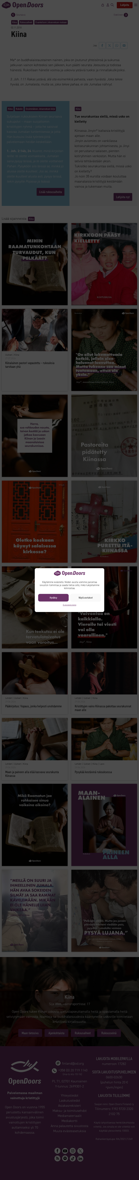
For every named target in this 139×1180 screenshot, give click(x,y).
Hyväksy (53, 597)
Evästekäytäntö (69, 604)
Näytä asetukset (86, 597)
